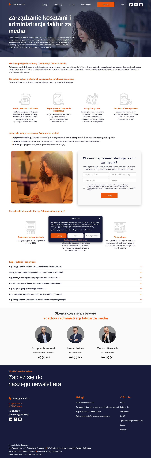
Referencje (58, 5)
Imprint (85, 240)
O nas (72, 5)
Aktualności (86, 5)
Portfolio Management (85, 402)
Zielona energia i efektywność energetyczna (93, 416)
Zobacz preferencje (92, 236)
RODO (80, 240)
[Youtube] (140, 4)
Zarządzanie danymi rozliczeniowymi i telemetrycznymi (97, 407)
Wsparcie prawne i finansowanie (88, 411)
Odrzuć (75, 236)
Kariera (123, 425)
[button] (99, 218)
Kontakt (106, 5)
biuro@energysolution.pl (19, 414)
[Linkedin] (130, 4)
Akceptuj (58, 236)
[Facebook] (135, 4)
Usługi (44, 5)
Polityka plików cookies (70, 240)
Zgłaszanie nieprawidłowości (131, 420)
